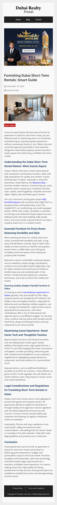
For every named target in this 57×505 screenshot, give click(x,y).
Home (18, 19)
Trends (38, 19)
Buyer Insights (10, 125)
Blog (28, 19)
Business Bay (39, 182)
